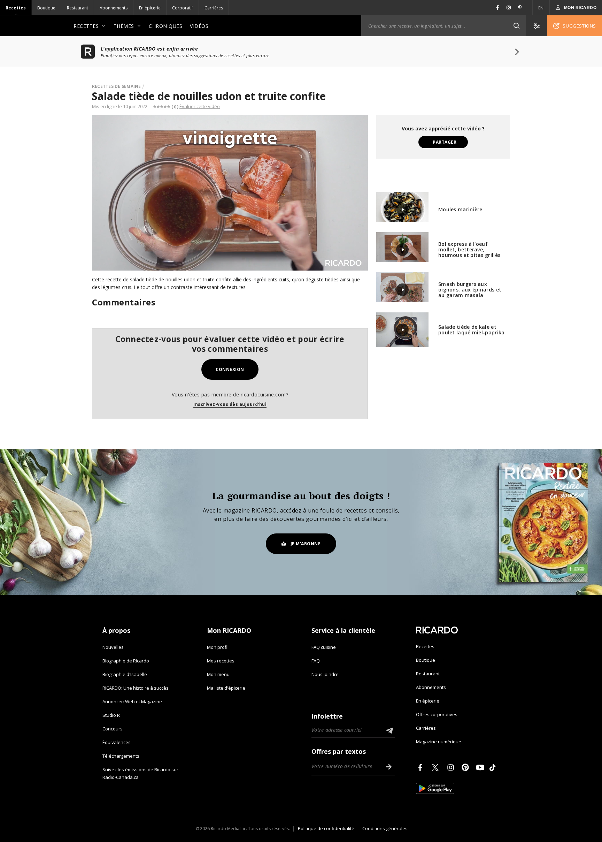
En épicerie (150, 8)
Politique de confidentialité (326, 828)
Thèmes (124, 26)
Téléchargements (120, 756)
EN (541, 8)
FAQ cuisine (323, 647)
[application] (230, 193)
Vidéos (199, 26)
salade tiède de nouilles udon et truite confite (181, 279)
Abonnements (114, 8)
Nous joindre (325, 674)
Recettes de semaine (116, 86)
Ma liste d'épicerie (226, 688)
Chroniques (165, 26)
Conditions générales (385, 828)
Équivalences (116, 742)
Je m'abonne (306, 544)
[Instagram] (451, 767)
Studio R (111, 715)
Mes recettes (220, 661)
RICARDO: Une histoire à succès (135, 688)
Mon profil (218, 647)
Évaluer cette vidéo (199, 106)
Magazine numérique (438, 741)
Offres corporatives (436, 714)
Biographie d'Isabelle (124, 674)
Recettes (16, 8)
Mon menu (218, 674)
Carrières (213, 8)
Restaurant (77, 8)
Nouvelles (113, 647)
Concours (112, 729)
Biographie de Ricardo (125, 661)
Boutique (46, 8)
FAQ (315, 661)
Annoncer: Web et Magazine (132, 701)
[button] (516, 26)
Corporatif (182, 8)
